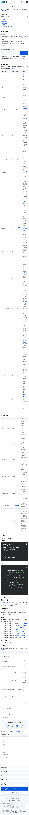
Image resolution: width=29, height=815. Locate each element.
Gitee (25, 623)
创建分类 (25, 272)
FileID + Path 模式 (24, 396)
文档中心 (3, 9)
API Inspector (9, 611)
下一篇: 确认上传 (5, 717)
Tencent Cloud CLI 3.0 (7, 642)
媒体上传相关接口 (23, 9)
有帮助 (11, 726)
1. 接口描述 (4, 19)
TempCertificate (15, 505)
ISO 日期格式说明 (25, 228)
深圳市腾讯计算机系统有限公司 (7, 803)
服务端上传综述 (13, 47)
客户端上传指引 (6, 746)
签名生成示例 (6, 759)
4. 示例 (3, 25)
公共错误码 (3, 649)
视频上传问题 (6, 744)
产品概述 (5, 741)
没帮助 (20, 726)
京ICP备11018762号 (14, 807)
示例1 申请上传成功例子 (7, 26)
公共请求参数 (12, 68)
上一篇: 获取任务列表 (6, 715)
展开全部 (4, 28)
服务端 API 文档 (14, 9)
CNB (19, 623)
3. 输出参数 (4, 23)
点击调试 (25, 53)
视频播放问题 (6, 752)
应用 (26, 118)
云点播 (14, 6)
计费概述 (5, 739)
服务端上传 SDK (21, 36)
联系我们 (14, 793)
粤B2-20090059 (24, 803)
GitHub (22, 623)
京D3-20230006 (19, 808)
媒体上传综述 (6, 749)
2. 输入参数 (4, 21)
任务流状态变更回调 (25, 340)
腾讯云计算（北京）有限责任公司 (10, 806)
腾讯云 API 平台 (4, 602)
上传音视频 (5, 757)
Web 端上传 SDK (6, 754)
